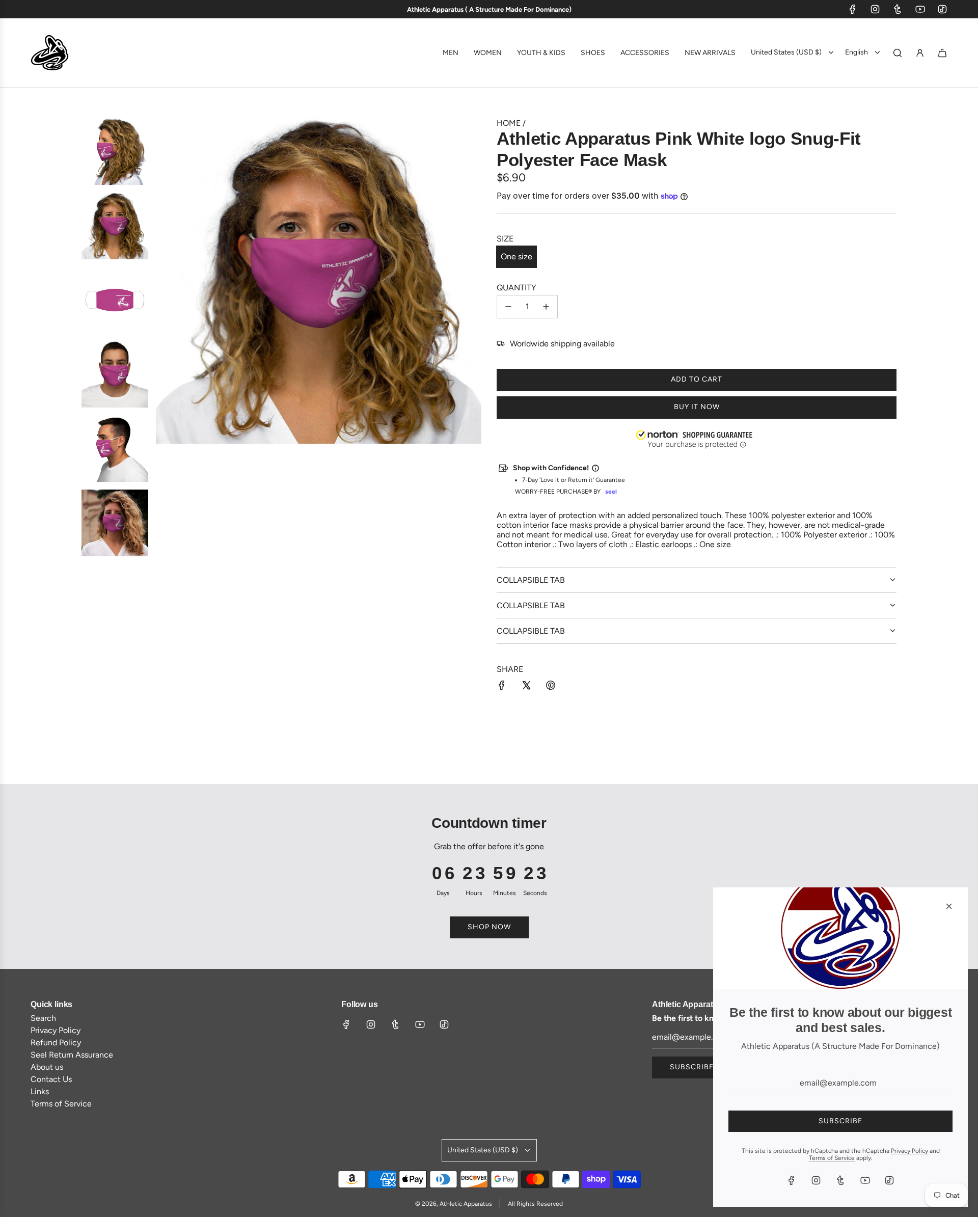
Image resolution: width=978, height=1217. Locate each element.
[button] (697, 440)
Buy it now (697, 406)
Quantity (516, 287)
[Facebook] (852, 9)
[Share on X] (526, 686)
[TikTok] (942, 9)
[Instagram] (875, 9)
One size (516, 256)
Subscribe (692, 1067)
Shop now (489, 927)
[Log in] (920, 53)
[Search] (897, 53)
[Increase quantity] (546, 306)
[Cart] (942, 53)
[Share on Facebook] (502, 686)
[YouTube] (920, 9)
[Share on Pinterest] (550, 686)
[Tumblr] (897, 9)
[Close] (949, 906)
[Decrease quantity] (508, 306)
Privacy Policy (909, 1150)
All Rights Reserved (535, 1203)
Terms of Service (832, 1157)
